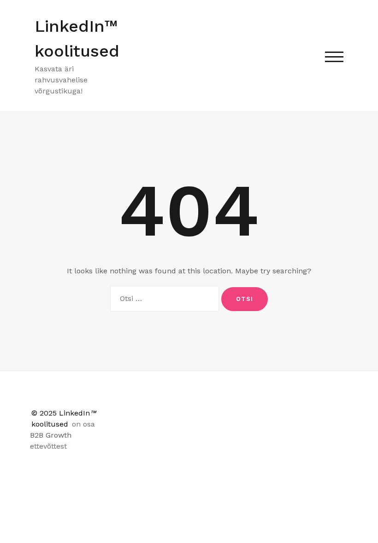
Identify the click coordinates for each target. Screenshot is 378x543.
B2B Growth (50, 435)
